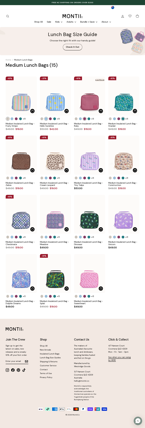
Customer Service (48, 365)
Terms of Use (46, 373)
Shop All (38, 21)
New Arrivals (45, 350)
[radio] (8, 119)
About (105, 21)
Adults (70, 21)
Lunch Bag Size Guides (50, 357)
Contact (44, 369)
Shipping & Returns (48, 361)
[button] (138, 421)
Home (8, 60)
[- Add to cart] (32, 111)
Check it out (72, 47)
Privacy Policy (46, 377)
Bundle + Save (87, 21)
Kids (57, 21)
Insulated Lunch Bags (49, 354)
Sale (49, 21)
